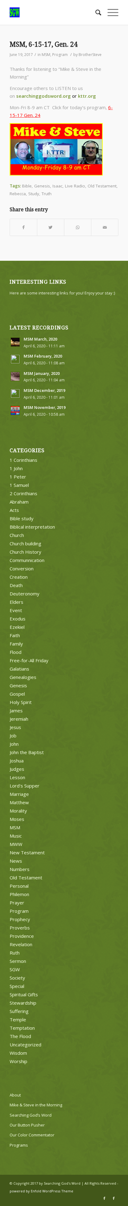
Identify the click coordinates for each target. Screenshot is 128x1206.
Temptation (22, 1028)
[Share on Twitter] (50, 227)
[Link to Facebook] (104, 1198)
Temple (18, 1019)
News (16, 861)
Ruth (15, 953)
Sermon (18, 961)
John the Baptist (27, 752)
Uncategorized (25, 1044)
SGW (15, 969)
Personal (19, 886)
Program (60, 54)
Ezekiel (17, 627)
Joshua (17, 761)
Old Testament (102, 186)
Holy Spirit (21, 702)
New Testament (27, 852)
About (15, 1095)
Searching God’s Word (31, 1115)
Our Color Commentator (32, 1135)
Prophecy (20, 919)
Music (16, 836)
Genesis (42, 186)
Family (16, 644)
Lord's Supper (24, 786)
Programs (19, 1145)
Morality (18, 811)
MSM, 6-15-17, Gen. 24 (44, 44)
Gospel (17, 694)
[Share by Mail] (104, 227)
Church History (25, 552)
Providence (22, 936)
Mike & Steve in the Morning (36, 1105)
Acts (14, 510)
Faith (15, 635)
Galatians (19, 669)
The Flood (20, 1036)
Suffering (19, 1011)
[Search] (95, 12)
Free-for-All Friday (29, 660)
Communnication (27, 560)
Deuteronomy (24, 593)
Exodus (17, 619)
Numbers (20, 869)
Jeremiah (19, 719)
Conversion (22, 568)
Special (17, 986)
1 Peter (18, 477)
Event (16, 610)
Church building (25, 543)
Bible (27, 186)
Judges (17, 769)
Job (13, 735)
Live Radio (75, 186)
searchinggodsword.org (43, 96)
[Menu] (109, 12)
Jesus (15, 727)
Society (17, 978)
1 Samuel (19, 485)
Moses (17, 819)
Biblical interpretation (32, 527)
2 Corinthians (23, 493)
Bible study (22, 518)
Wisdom (18, 1053)
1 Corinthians (23, 460)
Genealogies (23, 677)
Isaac (57, 186)
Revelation (21, 944)
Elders (16, 602)
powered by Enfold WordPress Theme (41, 1191)
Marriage (19, 794)
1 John (16, 468)
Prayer (17, 902)
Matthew (19, 802)
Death (16, 585)
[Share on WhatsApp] (77, 227)
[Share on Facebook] (23, 227)
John (14, 744)
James (16, 710)
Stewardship (23, 1003)
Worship (18, 1061)
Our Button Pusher (27, 1125)
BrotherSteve (90, 54)
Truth (47, 193)
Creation (19, 577)
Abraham (19, 502)
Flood (15, 652)
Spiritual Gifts (24, 994)
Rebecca (18, 193)
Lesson (17, 777)
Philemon (19, 894)
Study (33, 193)
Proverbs (20, 928)
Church (17, 535)
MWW (16, 844)
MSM (46, 54)
